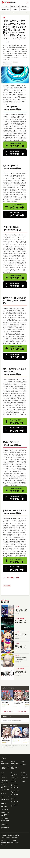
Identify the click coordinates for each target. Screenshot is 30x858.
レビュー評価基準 (14, 837)
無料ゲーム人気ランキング (14, 764)
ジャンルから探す (24, 9)
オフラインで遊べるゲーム (5, 821)
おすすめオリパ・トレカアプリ (14, 778)
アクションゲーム (5, 780)
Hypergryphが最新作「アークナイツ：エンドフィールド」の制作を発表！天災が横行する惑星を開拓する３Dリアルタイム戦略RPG (21, 662)
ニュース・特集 (24, 774)
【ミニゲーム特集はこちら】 (11, 577)
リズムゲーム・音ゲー (5, 796)
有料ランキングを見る (22, 711)
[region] (15, 700)
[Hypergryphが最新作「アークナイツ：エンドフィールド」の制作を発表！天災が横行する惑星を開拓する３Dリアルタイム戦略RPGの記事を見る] (7, 660)
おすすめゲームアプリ (14, 775)
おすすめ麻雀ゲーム (14, 805)
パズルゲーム (4, 777)
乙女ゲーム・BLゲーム (5, 800)
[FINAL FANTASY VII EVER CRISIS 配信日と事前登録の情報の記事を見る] (7, 623)
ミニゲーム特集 (7, 585)
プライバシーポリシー (5, 840)
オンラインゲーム (5, 812)
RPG (2, 774)
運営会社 (17, 842)
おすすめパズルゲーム (14, 788)
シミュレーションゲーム (5, 783)
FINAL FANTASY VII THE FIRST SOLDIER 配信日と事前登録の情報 (21, 673)
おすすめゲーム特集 (24, 778)
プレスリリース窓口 (5, 837)
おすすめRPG (14, 781)
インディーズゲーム (5, 825)
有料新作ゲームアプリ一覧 (5, 768)
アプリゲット (3, 12)
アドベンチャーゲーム (5, 787)
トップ (6, 6)
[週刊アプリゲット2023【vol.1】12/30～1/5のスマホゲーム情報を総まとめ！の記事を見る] (7, 647)
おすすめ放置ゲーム (14, 798)
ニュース (9, 12)
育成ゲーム (3, 793)
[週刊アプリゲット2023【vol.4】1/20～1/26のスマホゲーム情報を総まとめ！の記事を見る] (7, 636)
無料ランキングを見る (8, 711)
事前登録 (15, 9)
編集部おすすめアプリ (6, 9)
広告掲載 (17, 835)
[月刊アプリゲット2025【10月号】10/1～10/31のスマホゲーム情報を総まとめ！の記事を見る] (7, 611)
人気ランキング (24, 6)
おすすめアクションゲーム (14, 785)
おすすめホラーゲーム (14, 792)
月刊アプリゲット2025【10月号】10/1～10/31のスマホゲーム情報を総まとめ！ (21, 611)
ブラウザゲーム (4, 818)
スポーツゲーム (4, 809)
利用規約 (14, 840)
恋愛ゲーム (3, 803)
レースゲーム (4, 806)
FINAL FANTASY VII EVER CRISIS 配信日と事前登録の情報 (21, 622)
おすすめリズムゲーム (14, 802)
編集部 (16, 62)
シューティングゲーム (5, 790)
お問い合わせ (11, 835)
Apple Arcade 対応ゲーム (5, 828)
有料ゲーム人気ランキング (14, 768)
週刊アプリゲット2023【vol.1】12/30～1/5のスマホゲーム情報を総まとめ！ (21, 648)
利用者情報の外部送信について (7, 842)
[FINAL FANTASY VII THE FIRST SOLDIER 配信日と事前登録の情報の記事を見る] (7, 673)
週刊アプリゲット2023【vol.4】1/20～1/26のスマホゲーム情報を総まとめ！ (21, 637)
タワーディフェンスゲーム (5, 815)
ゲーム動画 (23, 781)
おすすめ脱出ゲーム (14, 795)
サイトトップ (4, 835)
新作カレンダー (24, 764)
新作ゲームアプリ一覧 (15, 6)
